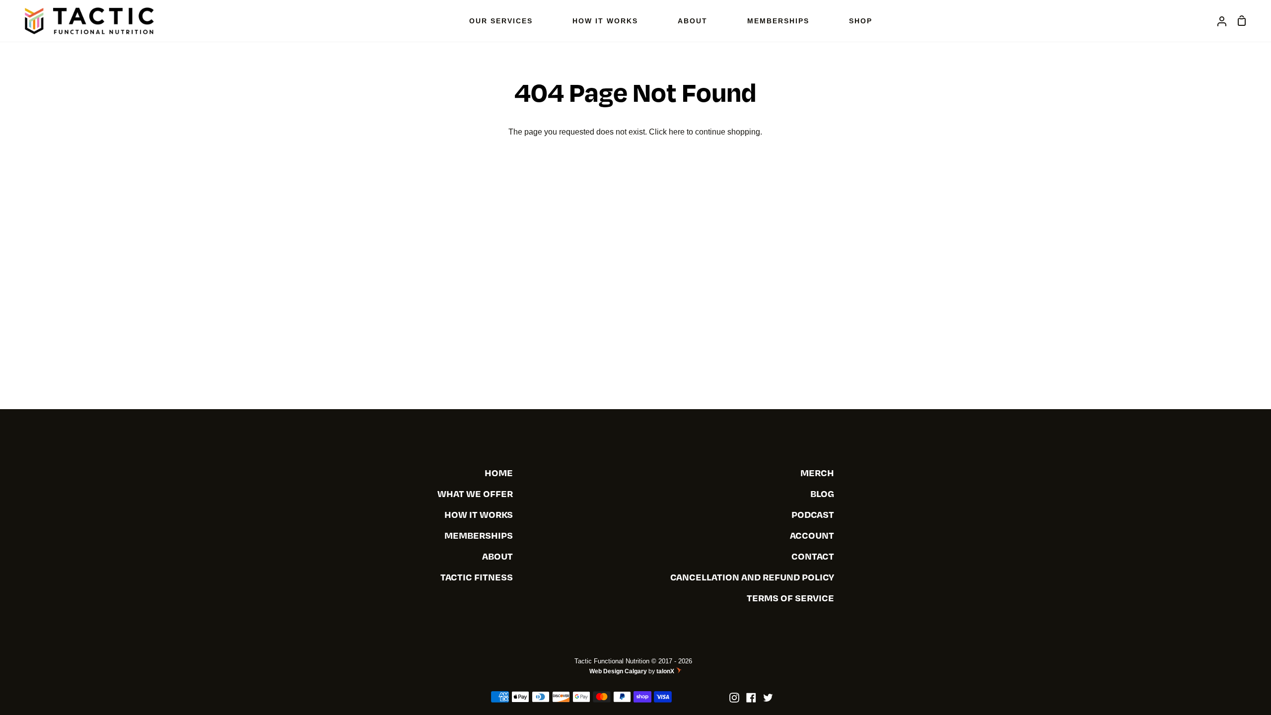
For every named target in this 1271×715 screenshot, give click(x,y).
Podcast (812, 514)
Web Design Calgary (618, 671)
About (497, 556)
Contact (812, 556)
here (677, 132)
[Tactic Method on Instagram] (734, 698)
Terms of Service (790, 597)
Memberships (478, 535)
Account (812, 535)
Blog (822, 493)
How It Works (478, 514)
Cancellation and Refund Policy (752, 577)
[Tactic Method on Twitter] (768, 698)
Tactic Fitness (476, 577)
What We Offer (475, 493)
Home (499, 472)
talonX (666, 671)
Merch (817, 472)
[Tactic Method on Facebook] (751, 698)
